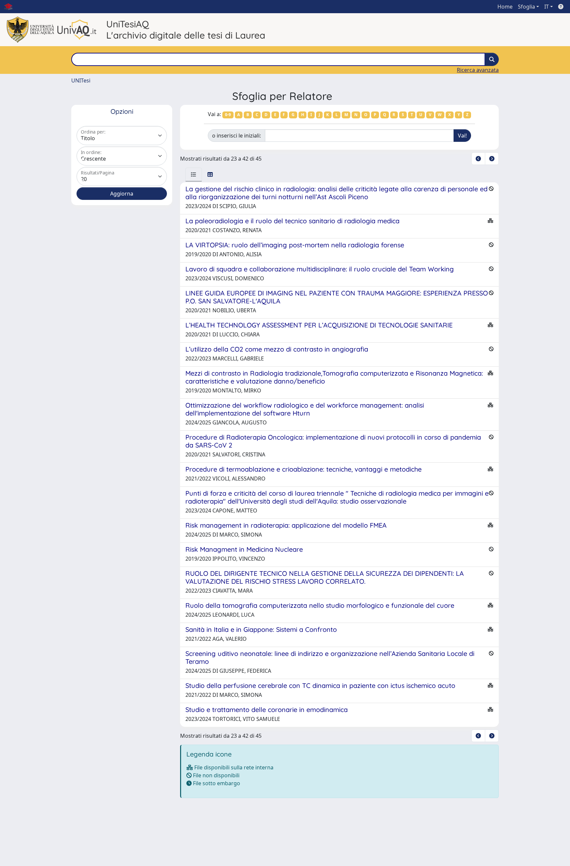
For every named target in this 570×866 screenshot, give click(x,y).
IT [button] (546, 6)
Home (505, 6)
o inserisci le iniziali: (236, 135)
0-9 (228, 114)
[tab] (193, 174)
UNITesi (80, 80)
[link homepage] (11, 6)
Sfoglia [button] (526, 6)
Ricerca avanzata (478, 70)
